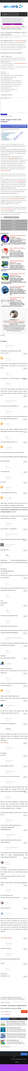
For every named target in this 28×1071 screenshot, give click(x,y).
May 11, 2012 (8, 904)
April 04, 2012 (8, 836)
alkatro (17, 319)
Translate (23, 1018)
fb (6, 466)
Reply (25, 353)
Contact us (25, 1054)
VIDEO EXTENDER (10, 834)
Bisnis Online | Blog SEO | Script (18, 1059)
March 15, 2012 (8, 798)
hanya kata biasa (9, 819)
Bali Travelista (9, 411)
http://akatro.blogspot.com (21, 63)
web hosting (8, 890)
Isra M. (7, 968)
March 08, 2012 (8, 622)
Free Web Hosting (4, 742)
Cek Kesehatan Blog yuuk (12, 1040)
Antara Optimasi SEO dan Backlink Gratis (16, 1034)
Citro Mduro (8, 663)
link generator (8, 27)
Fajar (7, 436)
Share (14, 223)
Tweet (14, 220)
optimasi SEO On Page (6, 170)
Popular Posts (5, 1018)
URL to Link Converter (14, 158)
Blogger (17, 1062)
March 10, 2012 (8, 707)
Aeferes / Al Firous (10, 544)
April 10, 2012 (8, 849)
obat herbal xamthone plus (11, 534)
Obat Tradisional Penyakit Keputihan (13, 637)
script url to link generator (7, 209)
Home (2, 27)
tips (13, 27)
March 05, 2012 (8, 612)
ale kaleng (8, 476)
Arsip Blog (14, 1018)
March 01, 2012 (8, 478)
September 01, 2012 (9, 944)
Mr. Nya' (7, 423)
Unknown (8, 358)
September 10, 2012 (9, 955)
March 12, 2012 (8, 749)
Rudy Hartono (9, 718)
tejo (6, 582)
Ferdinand (8, 383)
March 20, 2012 (8, 821)
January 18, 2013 (8, 970)
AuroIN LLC (8, 913)
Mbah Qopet (8, 523)
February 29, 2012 (9, 347)
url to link (18, 27)
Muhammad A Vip (9, 705)
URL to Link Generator (21, 40)
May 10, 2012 (8, 891)
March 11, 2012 (8, 730)
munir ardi (8, 678)
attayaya (7, 650)
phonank (7, 620)
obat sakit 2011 (9, 747)
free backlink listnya (21, 181)
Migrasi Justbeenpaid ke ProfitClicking (15, 1021)
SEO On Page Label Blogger (17, 286)
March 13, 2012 (8, 772)
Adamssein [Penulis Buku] (11, 847)
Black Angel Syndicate (10, 400)
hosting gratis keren (10, 345)
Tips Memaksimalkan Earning (13, 1028)
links (6, 59)
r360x (7, 610)
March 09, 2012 (8, 679)
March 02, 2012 (8, 525)
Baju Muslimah (9, 943)
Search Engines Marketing (6, 937)
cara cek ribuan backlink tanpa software (15, 198)
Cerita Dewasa (9, 447)
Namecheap (7, 1014)
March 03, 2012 (8, 556)
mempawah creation (10, 781)
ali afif (7, 373)
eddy (7, 595)
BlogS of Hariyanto (10, 771)
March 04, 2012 (8, 597)
